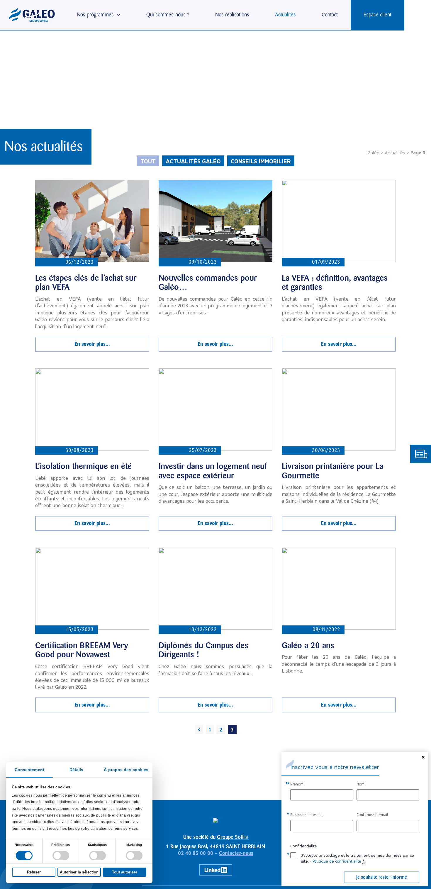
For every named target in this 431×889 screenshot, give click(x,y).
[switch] (60, 855)
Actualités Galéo (193, 161)
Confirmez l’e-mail (372, 815)
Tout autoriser (124, 872)
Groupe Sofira (232, 837)
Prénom (296, 784)
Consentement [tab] (29, 770)
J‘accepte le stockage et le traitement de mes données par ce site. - (357, 858)
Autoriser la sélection (79, 872)
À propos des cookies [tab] (126, 770)
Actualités (395, 152)
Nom (360, 784)
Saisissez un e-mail (307, 815)
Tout (148, 161)
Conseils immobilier (261, 161)
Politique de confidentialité (337, 861)
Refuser (34, 872)
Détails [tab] (76, 770)
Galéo (373, 152)
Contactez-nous (236, 853)
